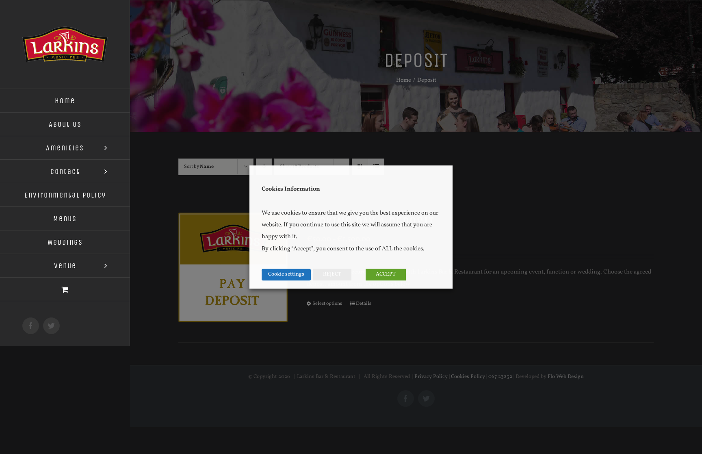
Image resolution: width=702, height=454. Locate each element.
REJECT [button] (332, 274)
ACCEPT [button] (386, 274)
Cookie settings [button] (286, 274)
